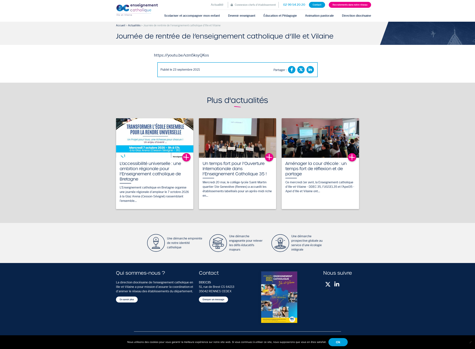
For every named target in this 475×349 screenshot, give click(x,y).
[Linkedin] (310, 69)
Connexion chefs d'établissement (255, 4)
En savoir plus (127, 299)
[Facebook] (291, 69)
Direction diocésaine (356, 16)
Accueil (120, 25)
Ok (338, 342)
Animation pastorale (319, 16)
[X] (301, 69)
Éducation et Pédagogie (280, 16)
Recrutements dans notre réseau (349, 4)
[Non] (470, 342)
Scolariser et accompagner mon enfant (192, 16)
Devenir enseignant (241, 16)
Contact (317, 4)
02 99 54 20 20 (294, 5)
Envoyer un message (213, 299)
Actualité (217, 5)
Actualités (134, 25)
